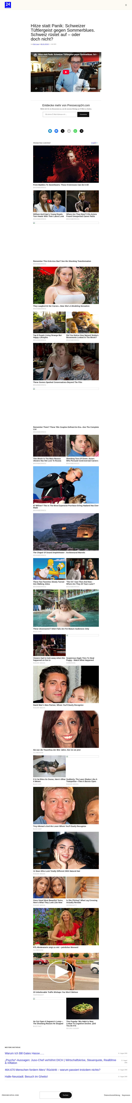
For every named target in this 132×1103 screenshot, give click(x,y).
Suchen (65, 1095)
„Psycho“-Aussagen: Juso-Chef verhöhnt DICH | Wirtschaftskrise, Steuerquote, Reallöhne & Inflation (60, 1061)
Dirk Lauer (36, 44)
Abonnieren (83, 114)
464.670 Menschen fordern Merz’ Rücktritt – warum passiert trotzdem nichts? (52, 1069)
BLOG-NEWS (45, 44)
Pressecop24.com (10, 1095)
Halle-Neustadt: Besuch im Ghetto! (26, 1076)
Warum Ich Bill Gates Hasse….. (24, 1053)
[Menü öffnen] (126, 5)
